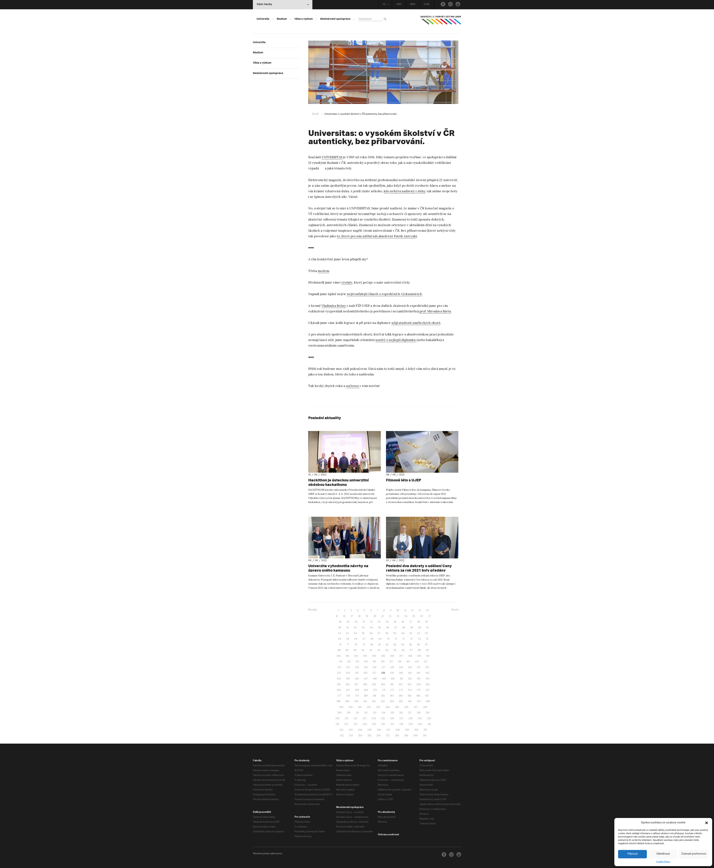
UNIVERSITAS (332, 157)
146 (357, 678)
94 (386, 650)
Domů (315, 114)
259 (406, 735)
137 (374, 672)
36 (402, 621)
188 (338, 701)
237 (392, 724)
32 (371, 621)
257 (388, 735)
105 (383, 656)
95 (395, 650)
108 (410, 656)
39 (426, 621)
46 (387, 627)
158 (365, 684)
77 (348, 644)
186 (418, 695)
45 (379, 627)
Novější (312, 609)
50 (419, 627)
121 (425, 661)
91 (363, 650)
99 (427, 650)
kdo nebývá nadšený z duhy (404, 191)
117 (391, 661)
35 (395, 621)
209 (339, 712)
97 (411, 650)
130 (410, 667)
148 (375, 678)
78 (356, 644)
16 (344, 616)
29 (348, 621)
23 (398, 616)
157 (356, 684)
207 (416, 707)
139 (392, 672)
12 (412, 610)
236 (383, 724)
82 (387, 644)
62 (418, 633)
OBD (399, 4)
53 (347, 633)
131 (418, 667)
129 (401, 667)
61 (411, 633)
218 (418, 712)
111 (341, 661)
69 (380, 638)
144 (339, 678)
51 (427, 627)
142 (418, 672)
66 (355, 638)
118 (399, 661)
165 (428, 684)
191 (365, 701)
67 (364, 638)
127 (383, 667)
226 (392, 718)
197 (419, 701)
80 (371, 644)
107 (401, 656)
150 (393, 678)
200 (350, 707)
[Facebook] (443, 4)
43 (363, 627)
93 (378, 650)
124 (357, 667)
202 (369, 707)
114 (366, 661)
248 (397, 729)
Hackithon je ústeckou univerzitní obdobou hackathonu (338, 482)
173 (401, 690)
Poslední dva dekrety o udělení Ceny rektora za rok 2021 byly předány (419, 568)
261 (425, 735)
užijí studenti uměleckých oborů (415, 323)
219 (427, 712)
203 (378, 707)
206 (406, 707)
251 (425, 729)
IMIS (412, 4)
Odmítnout (663, 854)
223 (364, 718)
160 (383, 684)
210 (348, 712)
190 (356, 701)
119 (408, 661)
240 (420, 724)
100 (339, 656)
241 (429, 724)
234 (365, 724)
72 (403, 638)
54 (355, 633)
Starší (454, 609)
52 (339, 633)
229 (420, 718)
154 (428, 678)
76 (340, 644)
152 (410, 678)
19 (367, 616)
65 (347, 638)
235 (374, 724)
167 (348, 690)
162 (401, 684)
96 (403, 650)
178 (348, 695)
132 (427, 667)
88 (339, 650)
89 (347, 650)
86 (418, 644)
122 (339, 667)
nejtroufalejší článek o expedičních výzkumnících (384, 294)
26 (421, 616)
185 (409, 695)
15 (337, 616)
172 (392, 690)
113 (357, 661)
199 (341, 707)
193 (383, 701)
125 (366, 667)
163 (409, 684)
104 (374, 656)
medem (323, 271)
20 (374, 616)
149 (384, 678)
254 (360, 735)
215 (392, 712)
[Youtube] (458, 4)
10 (398, 610)
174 (410, 690)
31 (364, 621)
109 (419, 656)
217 (410, 712)
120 (417, 661)
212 (366, 712)
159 (374, 684)
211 (357, 712)
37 (410, 621)
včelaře (346, 282)
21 (382, 616)
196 (410, 701)
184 (401, 695)
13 (420, 610)
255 (369, 735)
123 (348, 667)
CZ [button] (384, 4)
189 (347, 701)
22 (390, 616)
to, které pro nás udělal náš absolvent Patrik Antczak (376, 236)
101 (347, 656)
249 (407, 729)
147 (366, 678)
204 (387, 707)
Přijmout (632, 854)
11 (405, 610)
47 (395, 627)
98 (419, 650)
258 (397, 735)
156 (348, 684)
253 (351, 735)
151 (401, 678)
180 (366, 695)
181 (374, 695)
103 (365, 656)
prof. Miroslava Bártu (435, 311)
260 (415, 735)
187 (427, 695)
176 (427, 690)
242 (341, 729)
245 (369, 729)
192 (374, 701)
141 (409, 672)
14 (427, 610)
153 (419, 678)
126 (375, 667)
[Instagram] (450, 4)
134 (348, 672)
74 (419, 638)
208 (425, 707)
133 (339, 672)
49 (411, 627)
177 (339, 695)
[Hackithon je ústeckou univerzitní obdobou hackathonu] (344, 452)
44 (371, 627)
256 (379, 735)
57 (379, 633)
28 (340, 621)
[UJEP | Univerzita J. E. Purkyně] (440, 21)
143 (427, 672)
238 (401, 724)
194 (392, 701)
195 (401, 701)
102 (356, 656)
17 (352, 616)
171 (383, 690)
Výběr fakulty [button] (264, 4)
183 (392, 695)
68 (372, 638)
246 (379, 729)
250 (416, 729)
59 (394, 633)
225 (383, 718)
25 (413, 616)
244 (360, 729)
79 (363, 644)
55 (363, 633)
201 (360, 707)
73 (411, 638)
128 (392, 667)
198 (428, 701)
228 (410, 718)
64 (339, 638)
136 (365, 672)
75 (427, 638)
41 (347, 627)
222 (355, 718)
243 (351, 729)
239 (411, 724)
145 (348, 678)
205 (397, 707)
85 (410, 644)
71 (396, 638)
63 (426, 633)
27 (429, 616)
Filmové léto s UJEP (403, 480)
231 (337, 724)
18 (359, 616)
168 (357, 690)
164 (419, 684)
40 (339, 627)
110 (428, 656)
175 (418, 690)
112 (349, 661)
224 (374, 718)
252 (342, 735)
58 (387, 633)
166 (339, 690)
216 (401, 712)
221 (346, 718)
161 (392, 684)
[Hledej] (386, 19)
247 (388, 729)
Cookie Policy (663, 861)
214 (383, 712)
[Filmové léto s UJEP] (422, 452)
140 (401, 672)
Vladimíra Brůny (333, 306)
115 (374, 661)
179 (357, 695)
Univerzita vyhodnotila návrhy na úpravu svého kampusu (338, 568)
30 (356, 621)
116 (383, 661)
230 (429, 718)
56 (371, 633)
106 (392, 656)
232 (346, 724)
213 (374, 712)
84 (402, 644)
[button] (706, 823)
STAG (427, 4)
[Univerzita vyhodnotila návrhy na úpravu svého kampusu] (344, 537)
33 (379, 621)
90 (355, 650)
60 (402, 633)
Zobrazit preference (693, 854)
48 (403, 627)
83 (395, 644)
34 (387, 621)
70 (388, 638)
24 (405, 616)
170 (375, 690)
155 (339, 684)
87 (426, 644)
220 (337, 718)
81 (379, 644)
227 (401, 718)
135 (356, 672)
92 (370, 650)
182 (383, 695)
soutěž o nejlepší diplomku (395, 340)
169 (366, 690)
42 (355, 627)
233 (355, 724)
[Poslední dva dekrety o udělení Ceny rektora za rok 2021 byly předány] (422, 537)
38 (418, 621)
